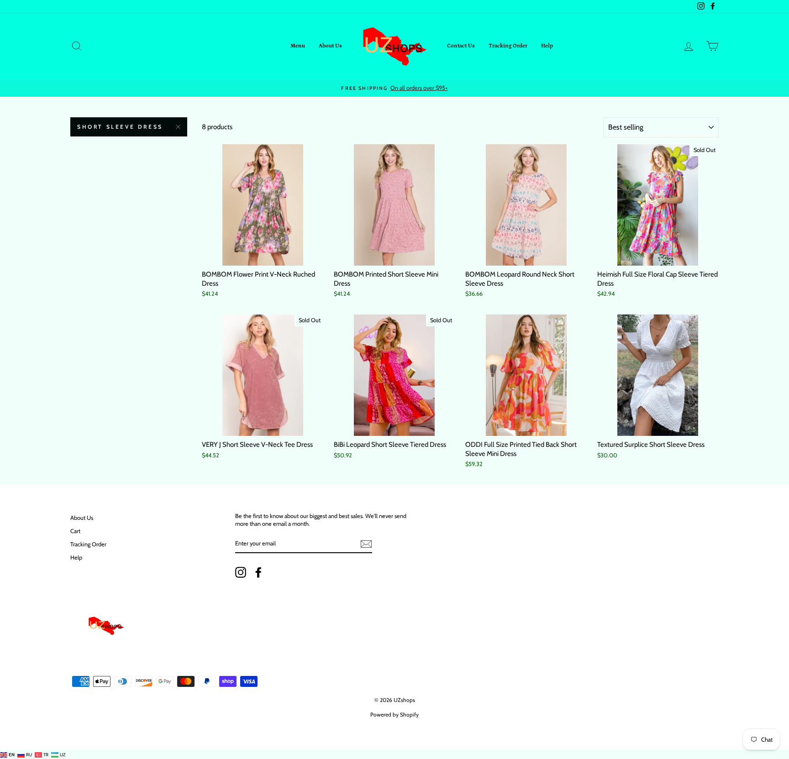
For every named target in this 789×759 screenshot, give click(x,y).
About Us (330, 46)
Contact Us (461, 46)
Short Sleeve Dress (120, 126)
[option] (394, 88)
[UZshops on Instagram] (240, 572)
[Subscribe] (366, 544)
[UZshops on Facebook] (258, 572)
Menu (297, 46)
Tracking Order (508, 46)
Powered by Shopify (394, 714)
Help (547, 46)
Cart (75, 531)
